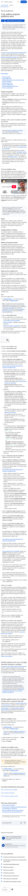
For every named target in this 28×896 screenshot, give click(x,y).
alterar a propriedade (9, 308)
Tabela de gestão (6, 77)
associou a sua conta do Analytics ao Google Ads (14, 666)
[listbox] (6, 889)
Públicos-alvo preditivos (10, 412)
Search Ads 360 (6, 705)
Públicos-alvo (14, 300)
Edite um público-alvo (7, 83)
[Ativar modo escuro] (12, 889)
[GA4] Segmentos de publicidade (10, 878)
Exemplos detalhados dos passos (10, 86)
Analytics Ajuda (8, 2)
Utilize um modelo (7, 322)
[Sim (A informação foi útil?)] (21, 823)
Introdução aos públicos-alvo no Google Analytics (14, 857)
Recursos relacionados (7, 87)
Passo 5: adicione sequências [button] (8, 793)
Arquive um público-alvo (7, 84)
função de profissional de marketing (15, 130)
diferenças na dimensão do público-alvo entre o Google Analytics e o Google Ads (13, 691)
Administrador (8, 299)
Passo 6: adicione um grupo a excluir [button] (9, 796)
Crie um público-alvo (7, 78)
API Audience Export (12, 156)
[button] (2, 1)
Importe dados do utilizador (8, 805)
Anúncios (11, 5)
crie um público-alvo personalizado (11, 320)
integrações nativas (21, 152)
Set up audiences (7, 854)
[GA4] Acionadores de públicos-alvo (11, 875)
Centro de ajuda (4, 5)
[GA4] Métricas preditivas (8, 872)
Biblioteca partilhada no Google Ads (9, 57)
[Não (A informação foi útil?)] (24, 823)
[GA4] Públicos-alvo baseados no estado (12, 881)
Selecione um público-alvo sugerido (11, 325)
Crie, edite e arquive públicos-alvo (11, 864)
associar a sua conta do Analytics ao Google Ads (14, 52)
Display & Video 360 (20, 703)
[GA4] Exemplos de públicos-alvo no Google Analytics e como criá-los (15, 860)
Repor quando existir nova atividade (10, 551)
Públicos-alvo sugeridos (8, 867)
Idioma (5, 887)
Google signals (4, 708)
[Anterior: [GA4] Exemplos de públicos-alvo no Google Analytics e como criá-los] (3, 20)
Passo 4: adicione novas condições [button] (9, 789)
